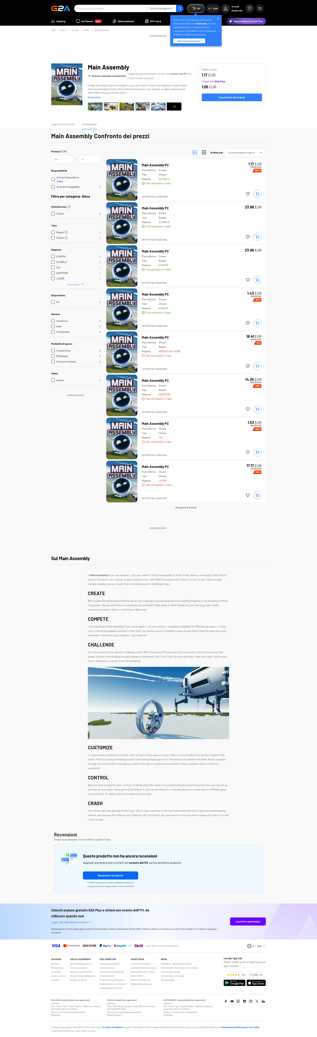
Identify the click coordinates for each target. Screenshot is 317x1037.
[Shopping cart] (260, 8)
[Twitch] (238, 1001)
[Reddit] (244, 1001)
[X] (257, 1001)
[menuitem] (58, 21)
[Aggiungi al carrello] (257, 194)
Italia (60, 181)
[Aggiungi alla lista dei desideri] (248, 194)
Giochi (75, 30)
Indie (86, 30)
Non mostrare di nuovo (189, 41)
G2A (53, 30)
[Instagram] (250, 1001)
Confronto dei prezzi (63, 124)
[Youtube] (232, 1001)
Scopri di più (94, 97)
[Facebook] (225, 1001)
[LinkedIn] (263, 1001)
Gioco (64, 30)
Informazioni (89, 124)
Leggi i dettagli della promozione (69, 922)
